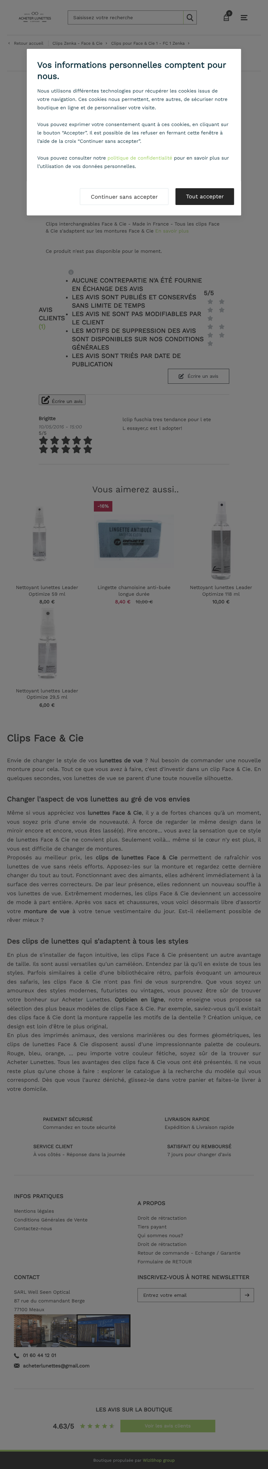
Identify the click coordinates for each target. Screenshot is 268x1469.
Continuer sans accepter (124, 196)
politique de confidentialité (139, 158)
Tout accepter (205, 196)
